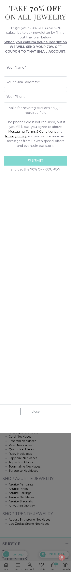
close (36, 411)
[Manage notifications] (62, 557)
